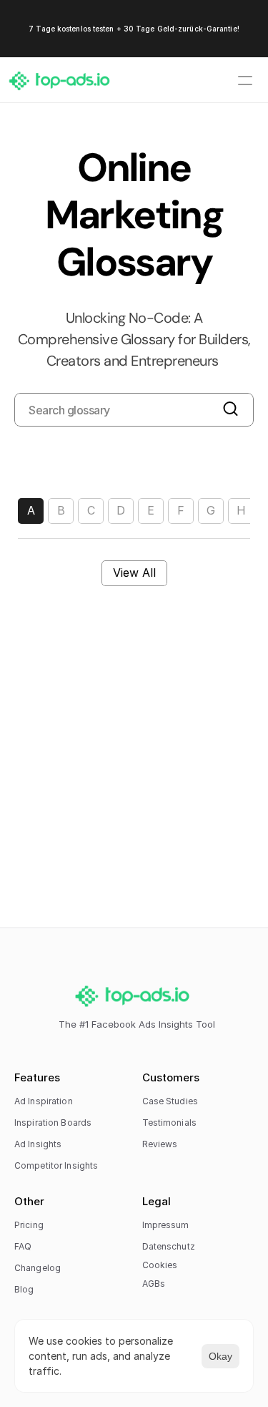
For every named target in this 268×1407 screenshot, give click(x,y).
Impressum (165, 1224)
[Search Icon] (134, 410)
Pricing (29, 1224)
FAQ (22, 1246)
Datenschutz (168, 1246)
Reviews (160, 1144)
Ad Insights (37, 1144)
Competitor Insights (56, 1165)
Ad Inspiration (43, 1101)
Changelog (37, 1267)
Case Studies (170, 1101)
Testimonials (169, 1122)
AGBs (153, 1283)
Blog (24, 1289)
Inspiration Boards (52, 1122)
